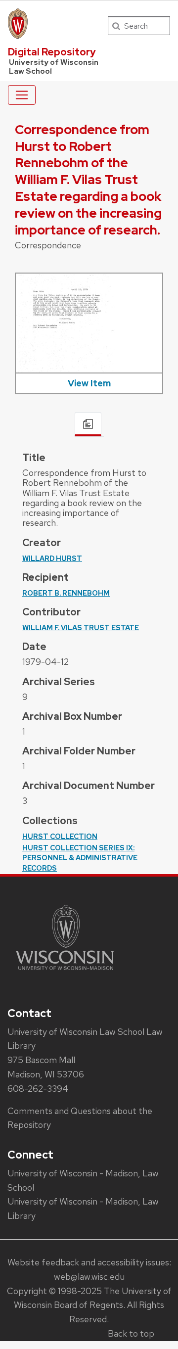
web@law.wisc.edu (89, 1276)
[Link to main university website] (64, 972)
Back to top (131, 1333)
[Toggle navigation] (22, 95)
